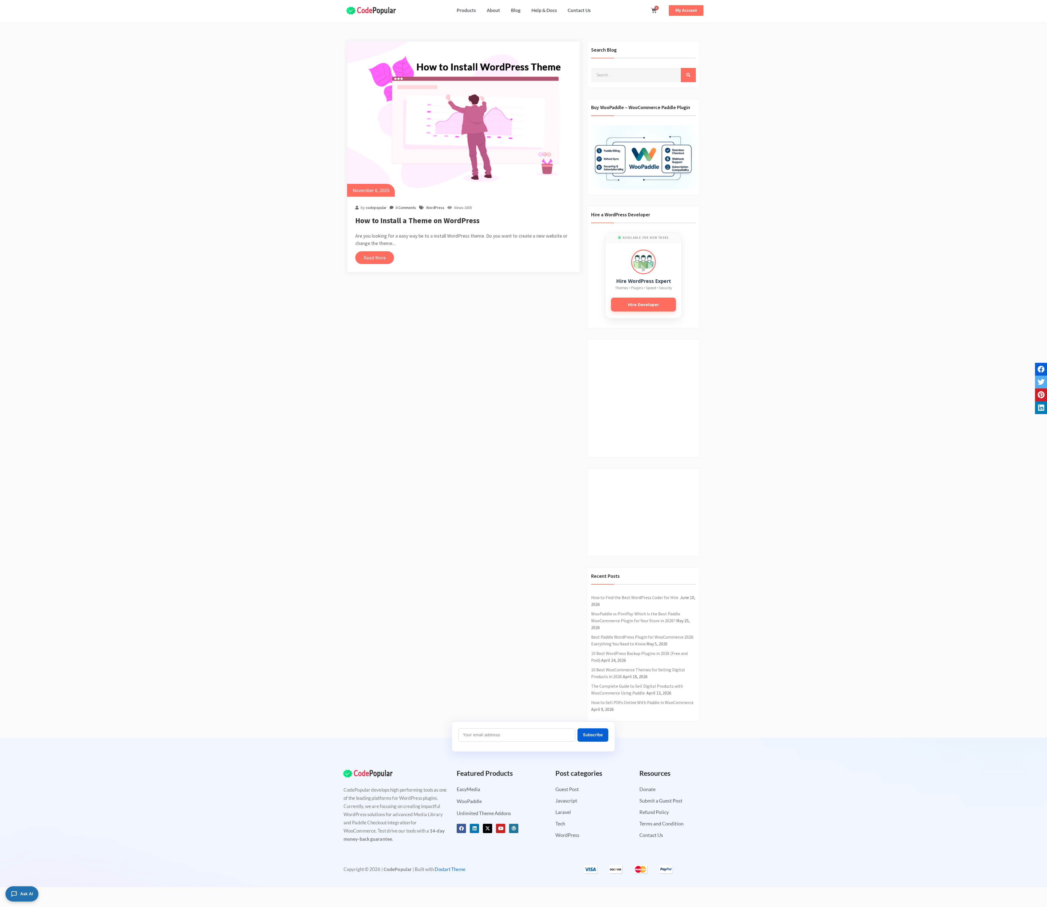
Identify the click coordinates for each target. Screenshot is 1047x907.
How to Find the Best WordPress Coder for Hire (635, 597)
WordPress (435, 207)
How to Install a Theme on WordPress (417, 220)
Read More (374, 258)
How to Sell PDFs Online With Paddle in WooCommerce (642, 702)
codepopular (376, 207)
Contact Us (579, 10)
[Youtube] (500, 828)
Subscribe (593, 734)
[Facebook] (461, 828)
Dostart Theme (450, 869)
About (493, 10)
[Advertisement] (640, 395)
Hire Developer (643, 304)
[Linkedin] (474, 828)
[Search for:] (643, 75)
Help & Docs (544, 10)
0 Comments (406, 207)
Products (466, 10)
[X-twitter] (487, 828)
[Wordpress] (513, 828)
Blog (516, 10)
